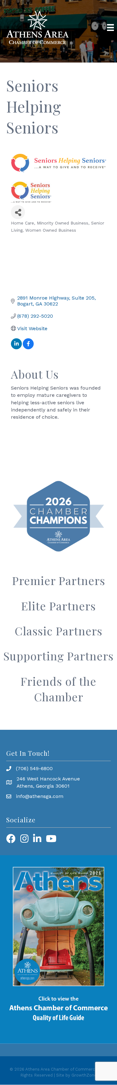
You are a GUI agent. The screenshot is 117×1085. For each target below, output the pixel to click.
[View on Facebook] (28, 348)
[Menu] (110, 27)
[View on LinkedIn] (16, 348)
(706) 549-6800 (34, 768)
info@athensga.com (39, 796)
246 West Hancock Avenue (48, 779)
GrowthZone (84, 1075)
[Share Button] (18, 212)
